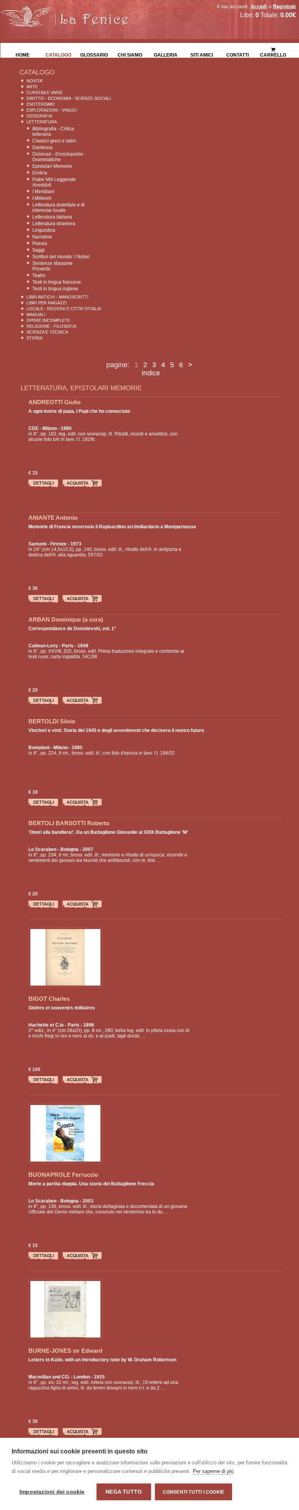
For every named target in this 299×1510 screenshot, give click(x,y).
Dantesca (42, 147)
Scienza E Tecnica (47, 332)
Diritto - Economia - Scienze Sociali (68, 98)
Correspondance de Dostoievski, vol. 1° (72, 628)
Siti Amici (201, 54)
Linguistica (43, 230)
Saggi (38, 250)
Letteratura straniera (53, 223)
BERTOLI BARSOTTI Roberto (68, 823)
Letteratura (41, 121)
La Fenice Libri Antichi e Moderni (68, 11)
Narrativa (42, 237)
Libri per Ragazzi (46, 302)
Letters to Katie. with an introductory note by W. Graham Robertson (102, 1360)
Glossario (94, 54)
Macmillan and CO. (49, 1377)
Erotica (39, 173)
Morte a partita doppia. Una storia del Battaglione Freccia (91, 1184)
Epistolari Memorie (52, 166)
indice (151, 373)
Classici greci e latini (54, 141)
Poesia (39, 243)
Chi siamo (130, 54)
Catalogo (58, 54)
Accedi (259, 6)
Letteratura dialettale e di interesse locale (58, 207)
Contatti (237, 54)
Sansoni (37, 544)
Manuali (35, 314)
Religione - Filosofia (51, 326)
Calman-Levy (43, 645)
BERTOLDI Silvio (51, 721)
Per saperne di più (213, 1471)
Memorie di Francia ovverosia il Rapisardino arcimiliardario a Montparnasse (112, 526)
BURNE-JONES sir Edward (65, 1350)
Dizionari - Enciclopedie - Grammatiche (59, 156)
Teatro (39, 275)
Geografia (39, 116)
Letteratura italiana (52, 217)
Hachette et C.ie (46, 1025)
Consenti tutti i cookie (194, 1492)
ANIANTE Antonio (52, 517)
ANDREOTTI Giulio (54, 402)
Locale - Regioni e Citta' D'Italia (63, 308)
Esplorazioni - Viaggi (51, 110)
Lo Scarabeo (42, 849)
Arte (32, 86)
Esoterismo (40, 104)
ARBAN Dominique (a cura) (65, 619)
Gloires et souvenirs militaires (61, 1008)
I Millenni (41, 198)
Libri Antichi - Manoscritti (57, 297)
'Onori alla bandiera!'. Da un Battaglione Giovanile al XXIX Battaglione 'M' (108, 832)
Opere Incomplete (48, 320)
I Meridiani (43, 191)
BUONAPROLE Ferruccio (63, 1174)
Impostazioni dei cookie (52, 1492)
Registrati (284, 6)
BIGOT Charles (49, 998)
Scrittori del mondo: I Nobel (61, 256)
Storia (34, 338)
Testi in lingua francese (56, 282)
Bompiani (38, 747)
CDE (33, 428)
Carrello (273, 47)
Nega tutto (124, 1492)
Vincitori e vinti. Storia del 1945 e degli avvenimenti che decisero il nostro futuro (116, 730)
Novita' (34, 80)
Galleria (166, 54)
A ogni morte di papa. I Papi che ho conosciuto (79, 411)
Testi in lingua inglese (55, 288)
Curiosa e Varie (44, 92)
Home (23, 54)
